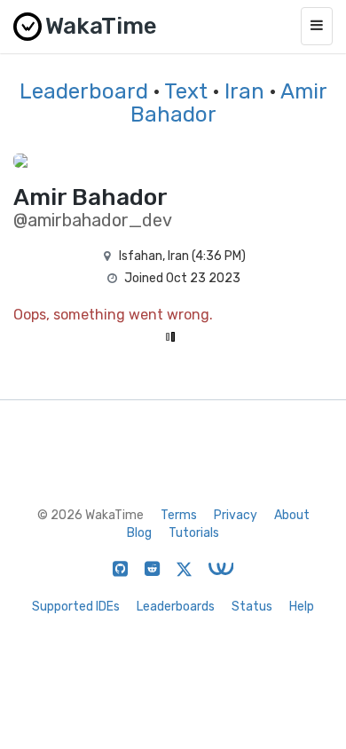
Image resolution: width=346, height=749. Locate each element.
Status (252, 606)
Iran (244, 91)
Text (186, 91)
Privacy (235, 515)
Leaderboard (84, 91)
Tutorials (194, 532)
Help (301, 606)
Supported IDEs (76, 606)
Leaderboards (176, 606)
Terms (179, 515)
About (292, 515)
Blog (139, 532)
